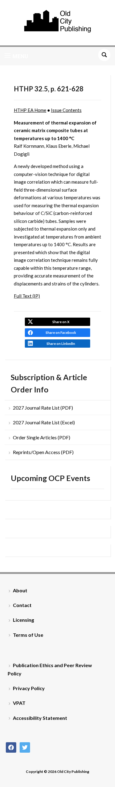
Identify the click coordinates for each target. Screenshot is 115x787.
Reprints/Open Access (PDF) (43, 452)
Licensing (23, 620)
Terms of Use (28, 635)
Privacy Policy (29, 688)
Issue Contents (66, 110)
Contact (22, 605)
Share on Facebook (61, 332)
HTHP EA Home (30, 110)
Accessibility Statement (40, 718)
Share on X (60, 322)
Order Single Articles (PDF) (41, 437)
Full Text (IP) (27, 296)
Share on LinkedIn (61, 344)
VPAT (19, 703)
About (20, 590)
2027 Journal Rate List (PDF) (43, 408)
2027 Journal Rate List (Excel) (44, 422)
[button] (16, 56)
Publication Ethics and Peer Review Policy (50, 669)
